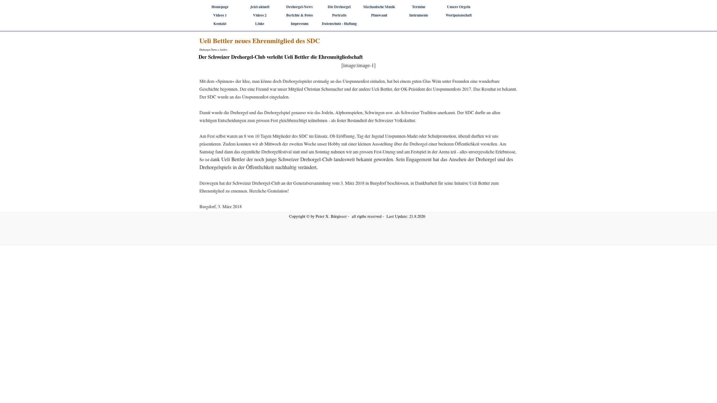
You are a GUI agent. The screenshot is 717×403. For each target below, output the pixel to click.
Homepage (220, 7)
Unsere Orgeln (458, 7)
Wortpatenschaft (459, 15)
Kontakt (219, 23)
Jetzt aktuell (259, 7)
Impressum (299, 23)
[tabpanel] (358, 135)
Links (259, 23)
